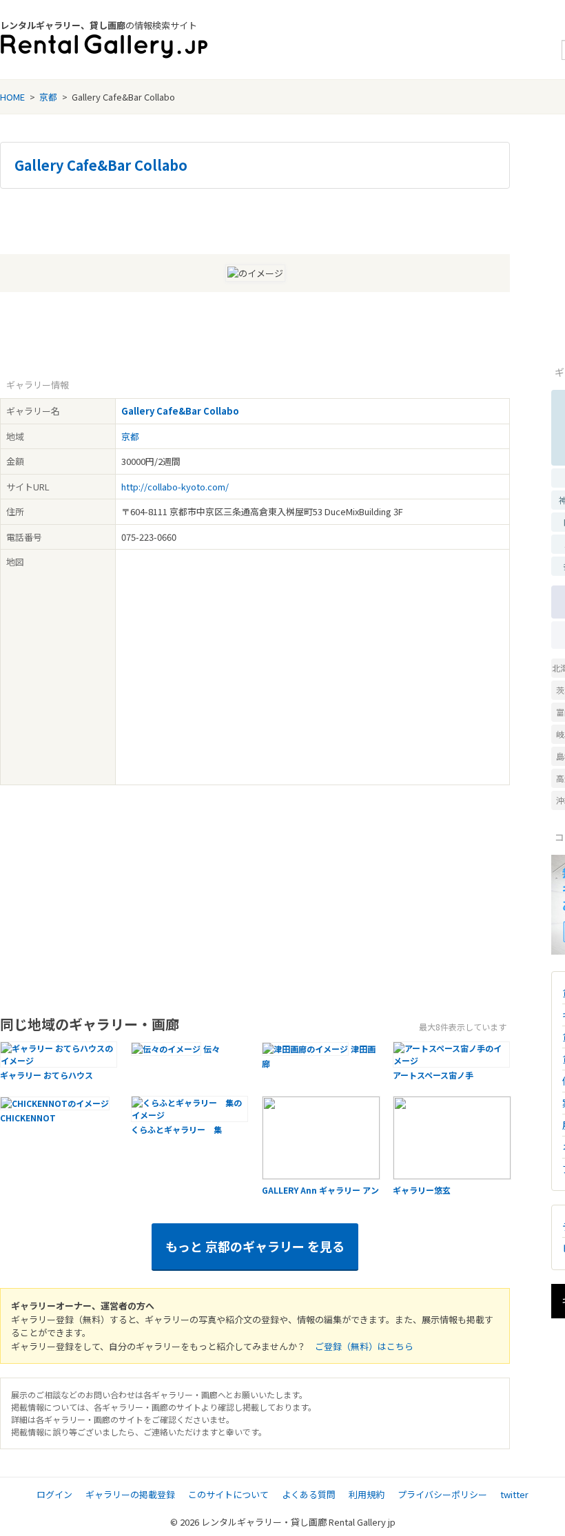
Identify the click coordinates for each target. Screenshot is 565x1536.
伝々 (211, 1049)
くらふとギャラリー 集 (176, 1129)
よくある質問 (309, 1494)
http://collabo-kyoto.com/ (175, 486)
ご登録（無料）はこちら (364, 1346)
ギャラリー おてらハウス (46, 1075)
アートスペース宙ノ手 (433, 1075)
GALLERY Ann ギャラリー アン (320, 1190)
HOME (12, 96)
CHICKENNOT (28, 1117)
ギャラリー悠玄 (422, 1190)
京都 (48, 96)
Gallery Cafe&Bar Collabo (100, 165)
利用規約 (366, 1494)
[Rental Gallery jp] (104, 46)
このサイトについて (228, 1494)
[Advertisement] (255, 219)
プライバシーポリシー (442, 1494)
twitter (514, 1494)
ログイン (54, 1494)
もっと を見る (255, 1246)
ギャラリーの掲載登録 (130, 1494)
